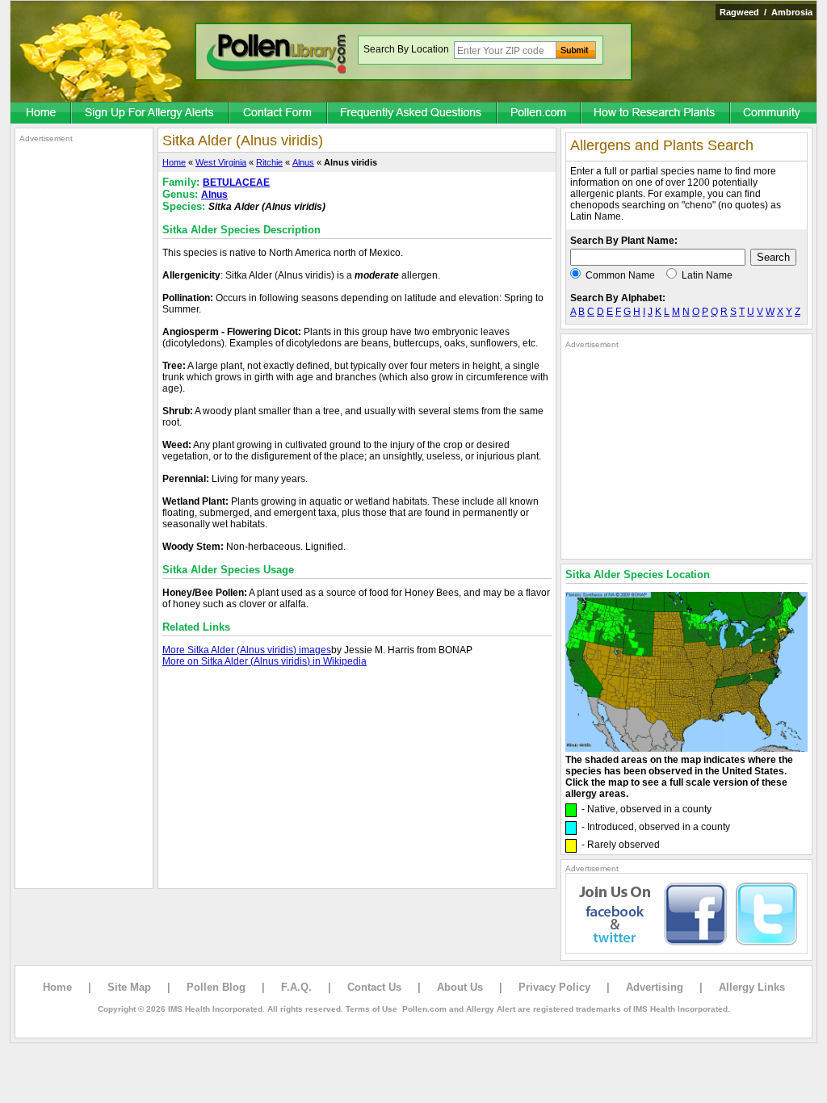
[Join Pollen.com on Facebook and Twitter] (686, 950)
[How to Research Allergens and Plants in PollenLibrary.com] (656, 114)
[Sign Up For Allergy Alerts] (151, 114)
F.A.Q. (296, 987)
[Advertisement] (84, 386)
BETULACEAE (236, 182)
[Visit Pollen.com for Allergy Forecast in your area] (539, 114)
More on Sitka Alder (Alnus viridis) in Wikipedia (264, 661)
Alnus (303, 162)
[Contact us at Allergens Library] (279, 114)
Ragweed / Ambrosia (766, 12)
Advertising (654, 987)
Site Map (129, 987)
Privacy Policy (554, 987)
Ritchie (269, 162)
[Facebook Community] (774, 114)
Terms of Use (371, 1008)
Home (174, 162)
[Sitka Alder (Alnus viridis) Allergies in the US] (686, 748)
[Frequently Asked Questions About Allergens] (412, 114)
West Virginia (220, 162)
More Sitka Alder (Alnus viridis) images (246, 650)
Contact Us (374, 987)
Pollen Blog (216, 987)
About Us (460, 987)
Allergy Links (752, 987)
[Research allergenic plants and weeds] (41, 114)
